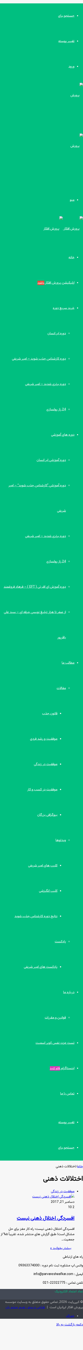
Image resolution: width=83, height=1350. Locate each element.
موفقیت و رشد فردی (43, 739)
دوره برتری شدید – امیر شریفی (45, 384)
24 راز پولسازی (56, 409)
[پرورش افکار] (63, 228)
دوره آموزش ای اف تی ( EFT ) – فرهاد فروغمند (35, 587)
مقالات (61, 688)
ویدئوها (61, 840)
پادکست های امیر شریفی (40, 967)
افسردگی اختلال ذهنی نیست (45, 1218)
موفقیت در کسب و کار (42, 789)
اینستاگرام (62, 1068)
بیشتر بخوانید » (60, 1248)
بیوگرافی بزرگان (47, 815)
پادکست (60, 941)
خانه (71, 257)
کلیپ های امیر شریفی (42, 865)
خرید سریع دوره (63, 308)
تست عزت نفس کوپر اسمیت (55, 1043)
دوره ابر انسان (56, 333)
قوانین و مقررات (55, 1017)
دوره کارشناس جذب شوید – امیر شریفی (39, 359)
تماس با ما (67, 1093)
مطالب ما (68, 663)
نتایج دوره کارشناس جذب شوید (35, 916)
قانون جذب (49, 713)
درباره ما (68, 992)
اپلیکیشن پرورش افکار (55, 282)
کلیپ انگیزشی (48, 891)
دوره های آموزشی (62, 435)
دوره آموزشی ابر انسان (51, 460)
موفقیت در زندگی (45, 764)
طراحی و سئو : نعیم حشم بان (25, 1307)
